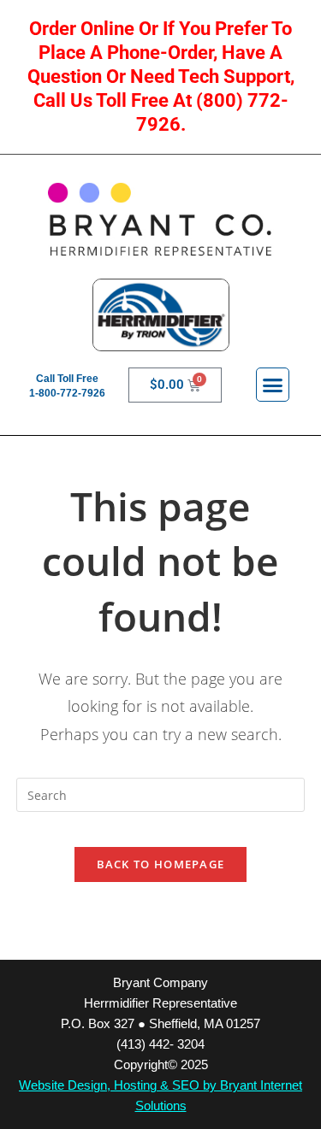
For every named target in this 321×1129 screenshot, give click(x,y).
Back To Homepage (161, 864)
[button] (273, 385)
